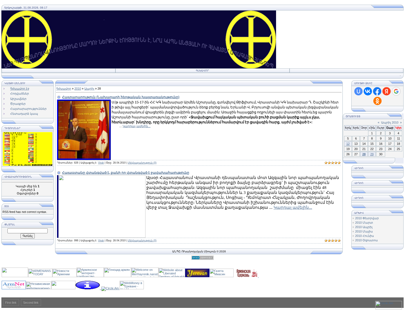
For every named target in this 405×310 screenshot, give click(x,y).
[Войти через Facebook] (377, 91)
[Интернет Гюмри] (14, 288)
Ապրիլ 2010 (389, 122)
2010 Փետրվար (367, 218)
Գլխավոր (202, 70)
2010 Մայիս (364, 231)
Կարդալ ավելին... (136, 126)
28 (364, 154)
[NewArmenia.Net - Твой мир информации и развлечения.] (15, 276)
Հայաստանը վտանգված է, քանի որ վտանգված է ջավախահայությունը (125, 173)
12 (348, 143)
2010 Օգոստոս (366, 240)
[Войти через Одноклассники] (377, 101)
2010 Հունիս (364, 235)
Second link (31, 302)
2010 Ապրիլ (363, 227)
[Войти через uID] (358, 91)
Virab (101, 162)
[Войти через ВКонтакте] (368, 91)
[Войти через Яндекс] (386, 91)
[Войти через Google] (396, 91)
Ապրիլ (89, 88)
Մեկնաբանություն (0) (142, 162)
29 (372, 154)
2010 (77, 88)
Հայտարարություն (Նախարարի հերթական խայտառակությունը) (120, 97)
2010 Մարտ (364, 222)
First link (11, 302)
